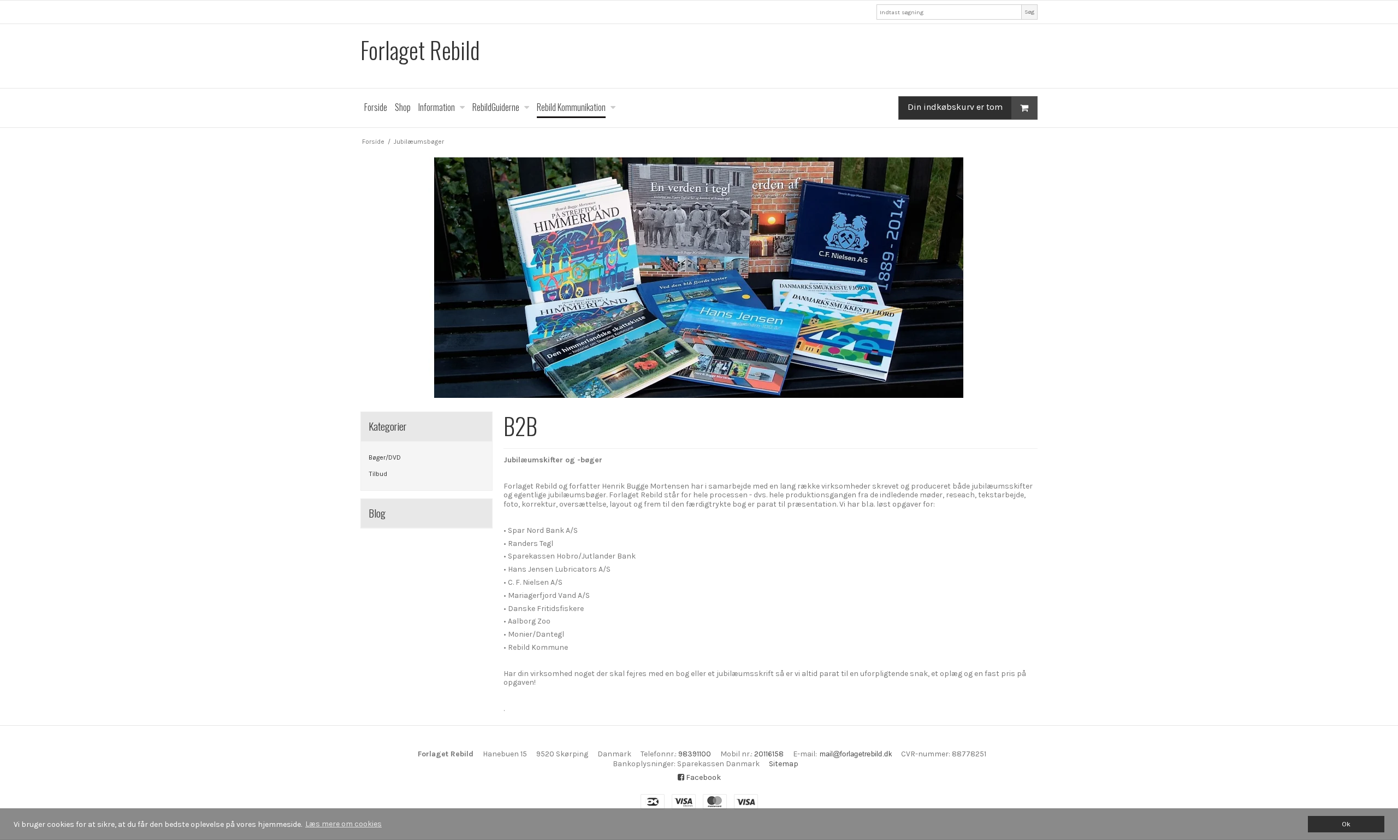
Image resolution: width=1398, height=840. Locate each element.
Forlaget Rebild (420, 50)
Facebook (702, 777)
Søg (1029, 11)
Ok (1346, 824)
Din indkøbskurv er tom (955, 107)
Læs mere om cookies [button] (343, 824)
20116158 (769, 754)
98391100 (694, 754)
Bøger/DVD (385, 457)
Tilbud (378, 474)
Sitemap (783, 763)
